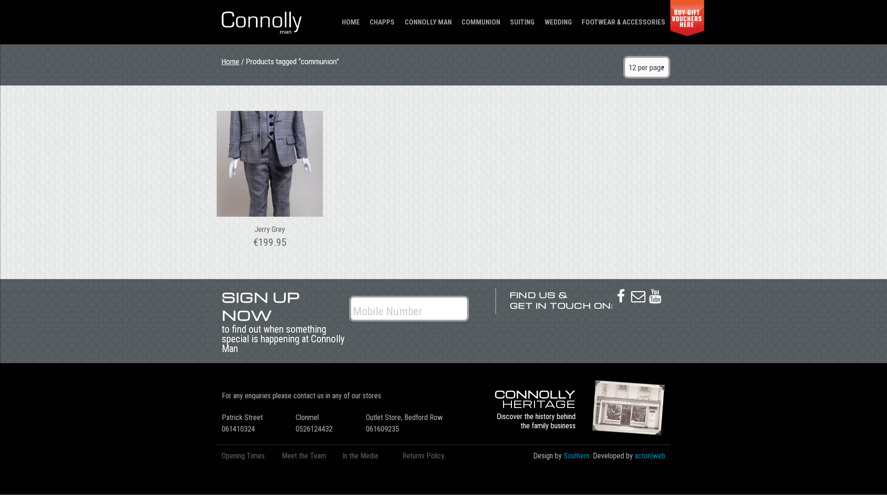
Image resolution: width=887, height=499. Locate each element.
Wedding (558, 22)
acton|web (650, 455)
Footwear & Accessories (623, 22)
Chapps (382, 22)
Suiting (522, 22)
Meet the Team (304, 455)
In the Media (360, 455)
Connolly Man (428, 22)
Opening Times (243, 455)
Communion (481, 22)
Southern (576, 455)
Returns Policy (423, 455)
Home (351, 22)
